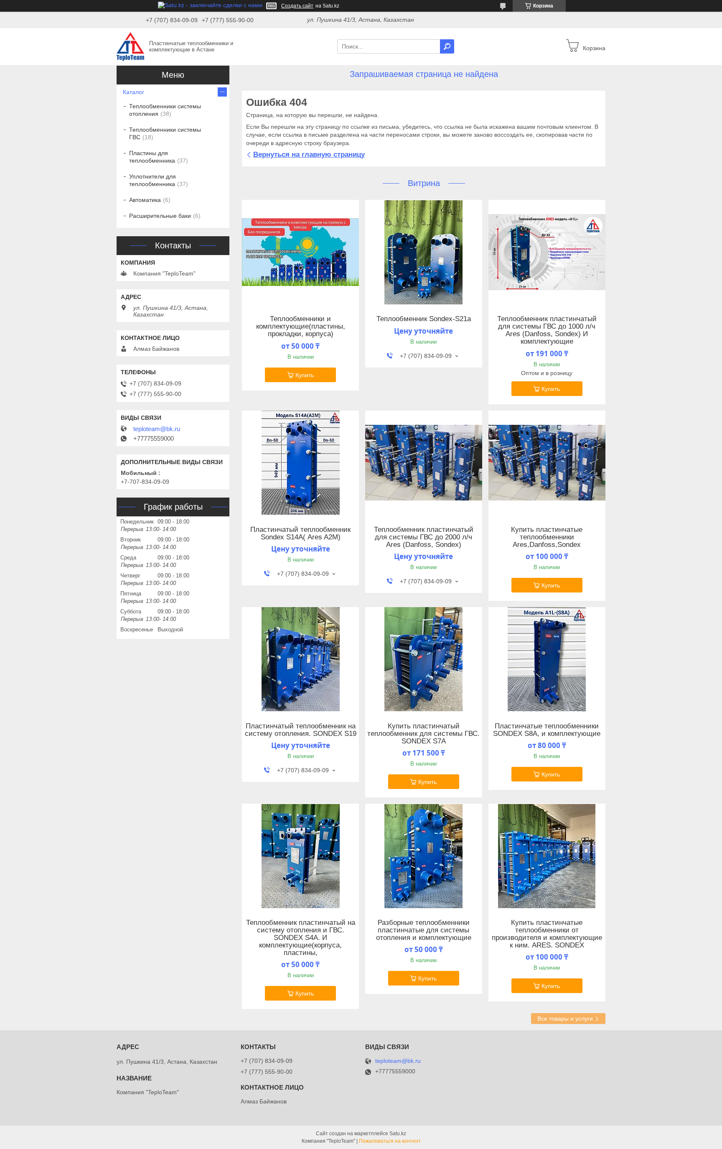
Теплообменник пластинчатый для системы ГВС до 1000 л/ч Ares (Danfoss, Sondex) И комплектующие (547, 330)
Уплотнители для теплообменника (152, 180)
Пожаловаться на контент (390, 1141)
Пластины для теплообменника (152, 157)
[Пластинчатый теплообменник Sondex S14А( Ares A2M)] (300, 463)
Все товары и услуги (565, 1018)
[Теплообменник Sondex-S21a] (423, 252)
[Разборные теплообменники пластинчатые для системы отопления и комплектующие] (423, 856)
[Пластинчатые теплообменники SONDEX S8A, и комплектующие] (546, 659)
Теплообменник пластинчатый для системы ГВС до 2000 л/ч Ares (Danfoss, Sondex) (423, 537)
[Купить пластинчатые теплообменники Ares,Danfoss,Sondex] (546, 463)
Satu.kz (397, 1133)
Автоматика (145, 200)
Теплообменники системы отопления (165, 110)
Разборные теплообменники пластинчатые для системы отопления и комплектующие (423, 930)
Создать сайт (297, 6)
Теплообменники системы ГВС (165, 133)
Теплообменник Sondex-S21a (423, 319)
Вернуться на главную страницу (309, 154)
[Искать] (447, 46)
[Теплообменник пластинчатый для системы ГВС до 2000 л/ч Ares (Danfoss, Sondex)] (423, 463)
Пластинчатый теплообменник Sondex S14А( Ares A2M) (300, 533)
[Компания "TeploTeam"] (130, 46)
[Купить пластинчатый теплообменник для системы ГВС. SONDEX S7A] (423, 659)
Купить (304, 375)
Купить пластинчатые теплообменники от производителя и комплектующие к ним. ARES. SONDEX (547, 934)
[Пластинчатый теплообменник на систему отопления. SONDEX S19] (300, 659)
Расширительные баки (160, 215)
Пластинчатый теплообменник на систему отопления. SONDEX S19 (300, 730)
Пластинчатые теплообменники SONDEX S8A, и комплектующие (546, 730)
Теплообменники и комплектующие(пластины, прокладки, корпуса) (300, 326)
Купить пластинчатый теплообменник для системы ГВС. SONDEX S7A (423, 734)
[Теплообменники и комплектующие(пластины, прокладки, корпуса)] (300, 252)
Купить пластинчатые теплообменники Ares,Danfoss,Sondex (546, 537)
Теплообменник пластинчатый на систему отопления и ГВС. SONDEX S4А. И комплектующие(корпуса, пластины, (300, 938)
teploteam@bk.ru (156, 429)
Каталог (133, 92)
